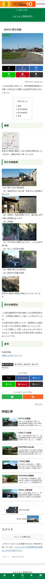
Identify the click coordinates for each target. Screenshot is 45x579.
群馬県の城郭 (8, 364)
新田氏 (28, 364)
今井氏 (36, 364)
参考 (19, 116)
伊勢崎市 (19, 364)
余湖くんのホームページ (12, 355)
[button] (36, 74)
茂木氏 (6, 368)
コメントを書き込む (22, 537)
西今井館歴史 (22, 113)
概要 (19, 106)
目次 (19, 101)
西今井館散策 (22, 109)
